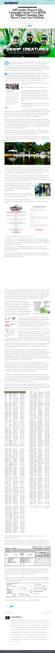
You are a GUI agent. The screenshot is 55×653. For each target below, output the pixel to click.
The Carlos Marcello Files (35, 651)
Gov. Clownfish (30, 7)
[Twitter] (45, 3)
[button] (49, 3)
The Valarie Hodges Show (8, 612)
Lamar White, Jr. (25, 23)
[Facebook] (44, 3)
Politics (19, 7)
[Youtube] (47, 3)
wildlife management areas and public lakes (15, 311)
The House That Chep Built (46, 612)
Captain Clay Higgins (41, 651)
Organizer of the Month (47, 651)
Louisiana (34, 7)
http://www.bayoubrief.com (13, 618)
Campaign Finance (24, 7)
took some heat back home (39, 171)
